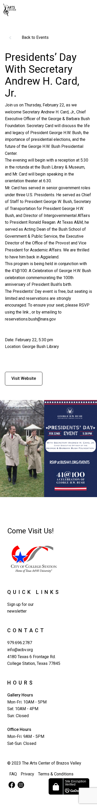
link (26, 312)
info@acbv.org (20, 649)
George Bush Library (40, 346)
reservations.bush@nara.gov (30, 319)
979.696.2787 (19, 642)
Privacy (27, 774)
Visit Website (23, 378)
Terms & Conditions (55, 774)
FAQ (13, 774)
